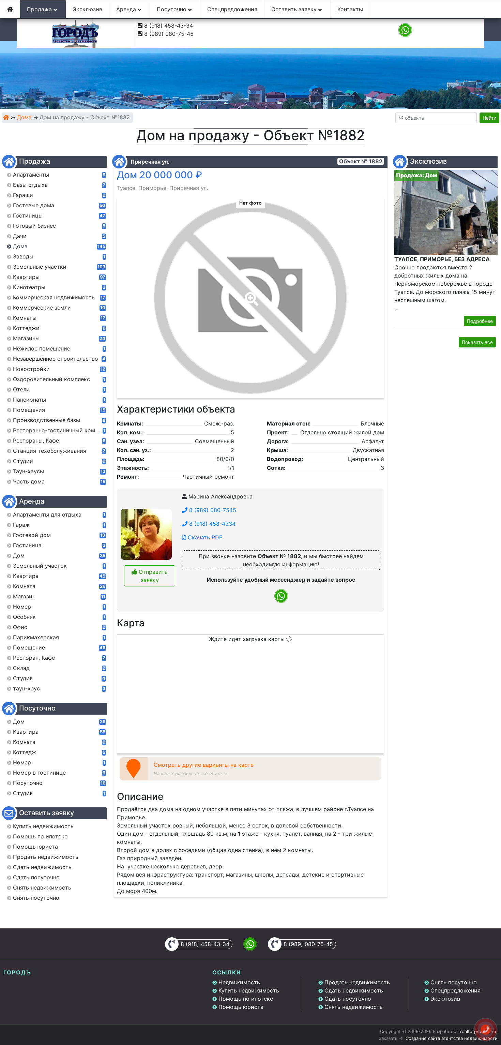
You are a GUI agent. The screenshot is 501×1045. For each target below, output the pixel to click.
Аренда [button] (127, 9)
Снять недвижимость (353, 1006)
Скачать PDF (204, 537)
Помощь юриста (240, 1006)
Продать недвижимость (357, 982)
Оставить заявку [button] (294, 9)
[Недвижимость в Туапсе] (6, 117)
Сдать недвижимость (353, 990)
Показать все (477, 342)
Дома (24, 117)
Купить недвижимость (248, 990)
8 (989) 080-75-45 (169, 33)
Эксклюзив (87, 9)
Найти (489, 118)
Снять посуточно (453, 982)
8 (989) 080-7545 (211, 510)
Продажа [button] (40, 9)
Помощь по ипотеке (245, 998)
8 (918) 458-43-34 (168, 25)
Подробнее (480, 321)
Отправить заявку (152, 575)
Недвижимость (239, 982)
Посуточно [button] (172, 9)
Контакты (350, 9)
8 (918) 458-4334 (211, 523)
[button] (250, 294)
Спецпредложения (232, 9)
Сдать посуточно (347, 998)
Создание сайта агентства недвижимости (452, 1038)
